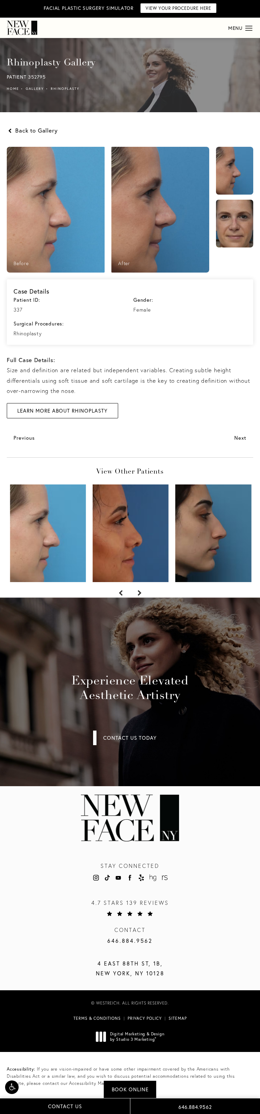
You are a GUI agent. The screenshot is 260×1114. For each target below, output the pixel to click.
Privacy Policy (145, 1018)
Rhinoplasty (65, 88)
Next (240, 438)
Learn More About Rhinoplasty (62, 410)
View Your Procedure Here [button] (178, 8)
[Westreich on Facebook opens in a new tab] (130, 877)
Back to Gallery (36, 130)
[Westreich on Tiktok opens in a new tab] (107, 877)
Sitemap (178, 1018)
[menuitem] (95, 877)
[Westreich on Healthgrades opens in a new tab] (152, 877)
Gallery (35, 88)
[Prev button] (120, 593)
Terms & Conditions (97, 1018)
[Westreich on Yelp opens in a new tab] (141, 877)
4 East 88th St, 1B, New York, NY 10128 (130, 968)
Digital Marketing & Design (137, 1036)
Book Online (130, 1089)
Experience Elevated (130, 688)
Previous (24, 438)
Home (13, 88)
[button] (12, 1087)
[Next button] (139, 593)
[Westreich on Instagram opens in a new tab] (95, 877)
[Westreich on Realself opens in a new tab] (164, 877)
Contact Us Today (130, 738)
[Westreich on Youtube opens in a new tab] (118, 877)
